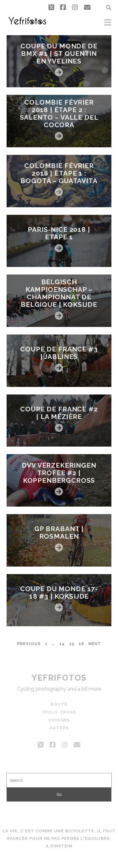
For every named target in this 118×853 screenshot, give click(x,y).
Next (94, 643)
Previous (29, 643)
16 (81, 643)
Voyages (59, 720)
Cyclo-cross (59, 712)
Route (59, 704)
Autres (58, 727)
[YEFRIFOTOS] (27, 24)
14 (62, 643)
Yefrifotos (59, 677)
